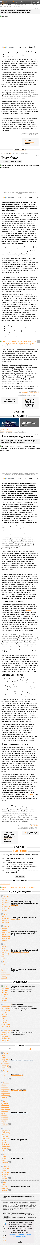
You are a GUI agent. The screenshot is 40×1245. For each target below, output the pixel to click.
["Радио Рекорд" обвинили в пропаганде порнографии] (5, 918)
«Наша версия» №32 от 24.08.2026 (30, 392)
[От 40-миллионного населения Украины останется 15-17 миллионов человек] (5, 993)
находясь (30, 794)
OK (20, 1241)
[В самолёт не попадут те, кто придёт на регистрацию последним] (5, 1036)
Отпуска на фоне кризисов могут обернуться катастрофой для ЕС (8, 423)
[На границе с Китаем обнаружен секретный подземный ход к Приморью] (5, 951)
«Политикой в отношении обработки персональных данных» (20, 1235)
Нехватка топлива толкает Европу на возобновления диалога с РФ (28, 423)
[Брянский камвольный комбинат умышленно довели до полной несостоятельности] (5, 1173)
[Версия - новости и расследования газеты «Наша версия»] (5, 3)
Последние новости (20, 851)
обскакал (29, 610)
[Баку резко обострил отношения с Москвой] (5, 1186)
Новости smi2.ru (5, 429)
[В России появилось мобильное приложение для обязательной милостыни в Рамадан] (5, 903)
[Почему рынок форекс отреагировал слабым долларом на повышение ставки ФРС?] (5, 1060)
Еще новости (20, 876)
